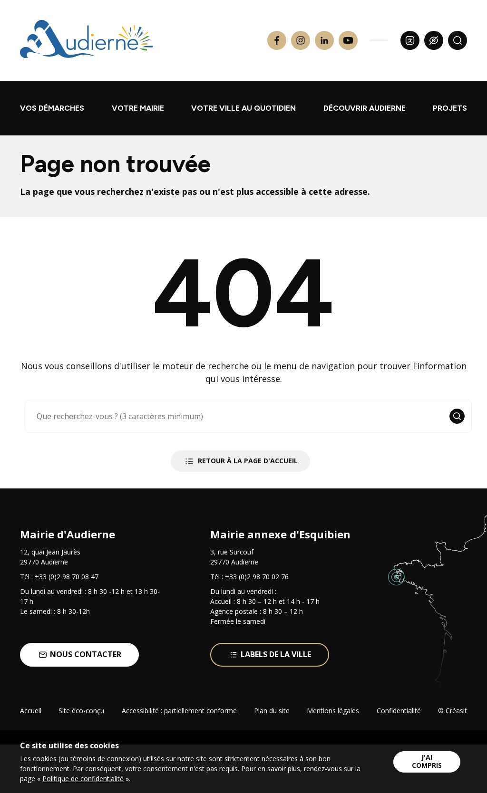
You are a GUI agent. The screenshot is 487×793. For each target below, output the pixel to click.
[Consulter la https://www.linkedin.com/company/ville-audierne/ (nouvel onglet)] (324, 40)
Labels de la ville (276, 654)
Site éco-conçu (81, 710)
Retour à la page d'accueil (248, 460)
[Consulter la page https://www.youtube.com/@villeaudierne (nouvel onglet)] (348, 40)
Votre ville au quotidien (243, 108)
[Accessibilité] (433, 40)
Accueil (30, 710)
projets (450, 108)
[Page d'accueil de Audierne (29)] (86, 40)
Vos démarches (52, 108)
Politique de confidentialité (83, 778)
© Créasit (452, 710)
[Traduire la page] (409, 40)
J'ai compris (427, 761)
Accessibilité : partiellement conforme (179, 710)
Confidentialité (399, 710)
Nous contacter (85, 654)
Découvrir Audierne (364, 108)
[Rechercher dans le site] (457, 40)
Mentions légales (333, 710)
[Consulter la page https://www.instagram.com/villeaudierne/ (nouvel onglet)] (300, 40)
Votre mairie (138, 108)
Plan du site (272, 710)
